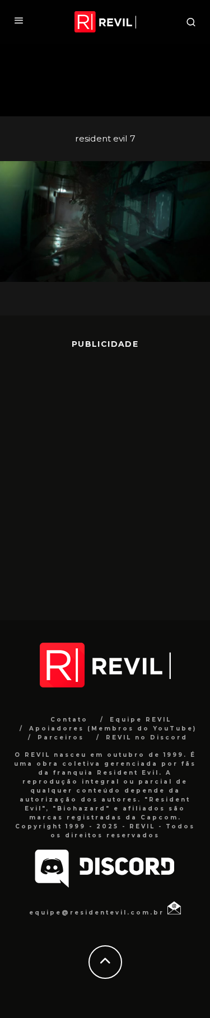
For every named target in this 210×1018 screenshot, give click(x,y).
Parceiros (61, 737)
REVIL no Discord (147, 737)
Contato (69, 719)
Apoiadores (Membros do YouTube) (113, 728)
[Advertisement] (105, 476)
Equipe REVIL (140, 719)
